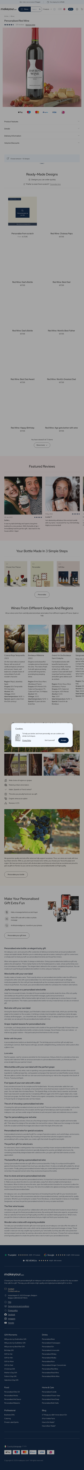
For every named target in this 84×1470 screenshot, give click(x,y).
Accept (63, 740)
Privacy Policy (26, 740)
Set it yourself (50, 740)
